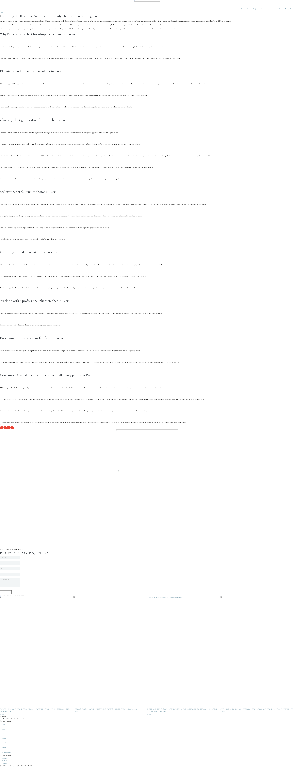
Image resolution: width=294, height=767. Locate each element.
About (248, 9)
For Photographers (287, 9)
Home (242, 9)
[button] (1, 427)
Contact (277, 9)
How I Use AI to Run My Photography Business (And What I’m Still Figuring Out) (257, 709)
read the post (2, 714)
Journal (270, 9)
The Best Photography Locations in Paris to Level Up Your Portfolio (105, 709)
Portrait (2, 12)
